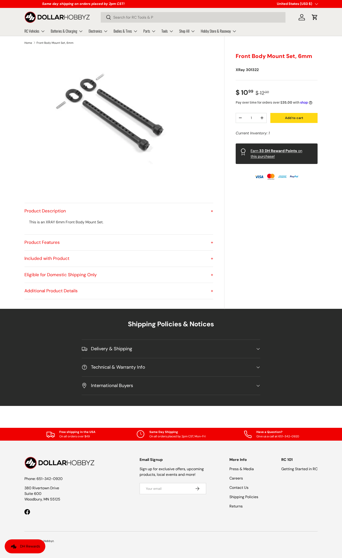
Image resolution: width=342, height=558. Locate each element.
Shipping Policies (243, 496)
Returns (236, 506)
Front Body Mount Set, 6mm (55, 42)
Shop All (184, 31)
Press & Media (241, 468)
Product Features (118, 242)
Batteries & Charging (64, 31)
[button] (315, 17)
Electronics (95, 31)
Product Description (118, 211)
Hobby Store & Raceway (216, 31)
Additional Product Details (118, 291)
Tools (164, 31)
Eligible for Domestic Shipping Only (118, 275)
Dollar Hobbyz (44, 541)
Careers (236, 478)
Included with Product (118, 258)
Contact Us (238, 487)
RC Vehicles (31, 31)
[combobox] (193, 17)
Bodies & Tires (123, 31)
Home (28, 42)
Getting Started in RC (299, 468)
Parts (146, 31)
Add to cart (294, 118)
